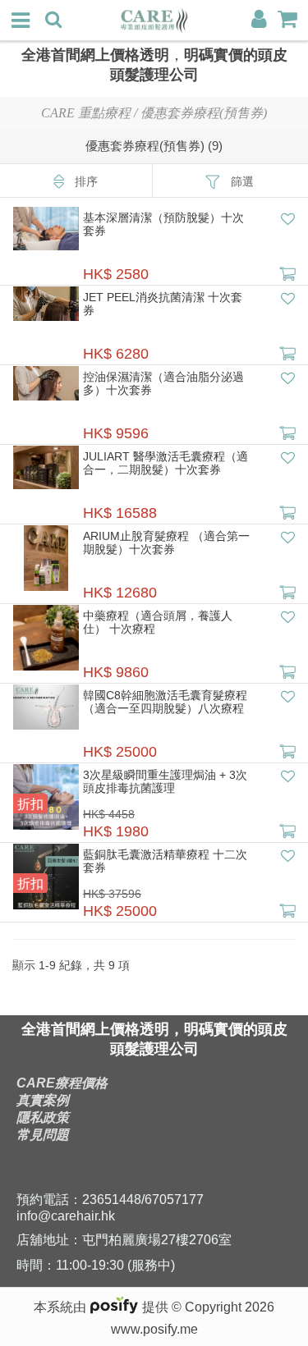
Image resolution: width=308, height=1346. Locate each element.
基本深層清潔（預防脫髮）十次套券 (163, 224)
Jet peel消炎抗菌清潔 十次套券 (162, 304)
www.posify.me (154, 1329)
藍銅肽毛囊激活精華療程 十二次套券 (165, 861)
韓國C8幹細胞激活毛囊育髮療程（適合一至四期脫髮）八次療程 (165, 702)
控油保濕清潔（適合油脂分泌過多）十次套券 (163, 383)
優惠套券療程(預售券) (203, 113)
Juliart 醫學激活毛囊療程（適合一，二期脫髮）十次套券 (165, 463)
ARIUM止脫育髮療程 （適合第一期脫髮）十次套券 (166, 542)
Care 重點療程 (86, 113)
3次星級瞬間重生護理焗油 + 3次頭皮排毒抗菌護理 (165, 781)
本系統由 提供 (103, 1307)
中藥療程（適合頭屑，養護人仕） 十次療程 (157, 622)
